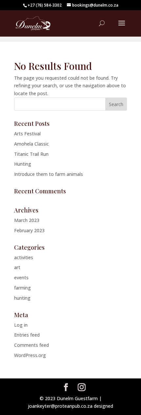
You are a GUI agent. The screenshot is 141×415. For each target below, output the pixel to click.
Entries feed (27, 335)
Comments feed (31, 345)
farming (22, 288)
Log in (21, 325)
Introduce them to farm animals (48, 174)
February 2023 (29, 230)
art (17, 267)
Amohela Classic (31, 144)
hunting (22, 298)
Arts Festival (27, 133)
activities (23, 257)
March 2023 (26, 220)
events (21, 277)
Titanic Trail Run (31, 154)
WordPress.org (30, 355)
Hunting (22, 164)
